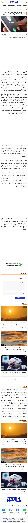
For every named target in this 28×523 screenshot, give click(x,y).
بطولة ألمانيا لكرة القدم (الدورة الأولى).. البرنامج (12, 395)
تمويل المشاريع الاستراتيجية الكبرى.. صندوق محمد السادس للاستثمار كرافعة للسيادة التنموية (12, 389)
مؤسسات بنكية (18, 269)
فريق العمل (12, 505)
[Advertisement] (14, 56)
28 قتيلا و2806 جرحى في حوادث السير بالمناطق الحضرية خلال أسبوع (12, 397)
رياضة (4, 5)
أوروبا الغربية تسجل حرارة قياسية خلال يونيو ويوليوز (12, 413)
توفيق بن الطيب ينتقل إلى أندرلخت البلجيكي (12, 403)
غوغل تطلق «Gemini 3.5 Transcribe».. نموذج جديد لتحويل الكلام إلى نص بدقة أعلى (12, 392)
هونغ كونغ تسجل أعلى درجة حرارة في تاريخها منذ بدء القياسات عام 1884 (12, 416)
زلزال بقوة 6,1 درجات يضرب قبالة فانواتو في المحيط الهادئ (12, 405)
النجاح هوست (6, 521)
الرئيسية (25, 5)
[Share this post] (2, 35)
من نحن (25, 505)
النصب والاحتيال (17, 82)
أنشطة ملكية (11, 5)
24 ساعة (24, 269)
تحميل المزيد (14, 379)
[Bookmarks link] (26, 2)
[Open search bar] (2, 2)
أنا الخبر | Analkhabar (21, 34)
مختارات (19, 5)
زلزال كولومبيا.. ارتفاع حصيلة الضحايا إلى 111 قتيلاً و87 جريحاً (12, 408)
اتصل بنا (19, 505)
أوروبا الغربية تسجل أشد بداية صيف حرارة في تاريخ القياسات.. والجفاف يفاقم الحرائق (12, 411)
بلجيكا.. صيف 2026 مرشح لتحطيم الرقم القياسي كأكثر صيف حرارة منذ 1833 (12, 400)
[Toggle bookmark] (5, 35)
